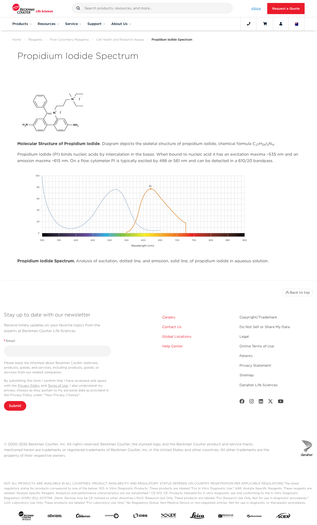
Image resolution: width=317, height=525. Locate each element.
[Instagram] (251, 402)
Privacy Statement (255, 365)
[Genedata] (112, 517)
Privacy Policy (29, 385)
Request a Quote (286, 8)
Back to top (300, 292)
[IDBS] (140, 517)
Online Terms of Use (256, 346)
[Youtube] (281, 402)
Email (9, 341)
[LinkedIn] (261, 402)
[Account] (281, 23)
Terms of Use (58, 385)
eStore (256, 8)
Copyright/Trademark (258, 317)
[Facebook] (241, 402)
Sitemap (246, 375)
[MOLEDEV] (226, 517)
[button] (78, 8)
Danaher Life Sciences (258, 385)
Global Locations (176, 336)
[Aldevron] (83, 517)
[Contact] (249, 23)
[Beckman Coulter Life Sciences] (32, 8)
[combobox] (152, 8)
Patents (246, 356)
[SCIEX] (283, 517)
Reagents (35, 39)
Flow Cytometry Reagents (69, 39)
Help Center (172, 346)
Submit (15, 406)
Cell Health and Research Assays (120, 39)
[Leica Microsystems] (197, 517)
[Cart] (265, 23)
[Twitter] (270, 402)
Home (16, 39)
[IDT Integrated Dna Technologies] (169, 516)
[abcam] (54, 517)
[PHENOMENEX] (254, 517)
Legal (244, 336)
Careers (168, 317)
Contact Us (172, 327)
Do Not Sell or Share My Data (264, 327)
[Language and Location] (297, 23)
